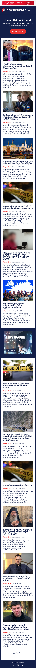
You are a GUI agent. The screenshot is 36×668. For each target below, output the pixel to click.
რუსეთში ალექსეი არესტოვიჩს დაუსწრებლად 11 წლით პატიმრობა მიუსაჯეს (17, 578)
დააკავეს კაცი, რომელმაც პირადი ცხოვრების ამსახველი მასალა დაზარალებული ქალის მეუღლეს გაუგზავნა (16, 256)
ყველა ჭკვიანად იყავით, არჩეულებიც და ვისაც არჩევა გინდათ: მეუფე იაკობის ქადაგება (17, 532)
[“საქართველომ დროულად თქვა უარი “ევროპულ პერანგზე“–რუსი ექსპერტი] (18, 148)
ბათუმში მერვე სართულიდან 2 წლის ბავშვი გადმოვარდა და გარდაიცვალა (18, 207)
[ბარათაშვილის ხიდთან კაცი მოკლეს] (18, 471)
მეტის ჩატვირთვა (17, 653)
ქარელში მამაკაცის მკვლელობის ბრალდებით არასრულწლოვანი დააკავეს (16, 385)
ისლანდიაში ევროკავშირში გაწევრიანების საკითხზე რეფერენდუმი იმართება (13, 305)
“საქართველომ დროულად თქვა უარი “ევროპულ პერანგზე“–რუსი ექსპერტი (18, 163)
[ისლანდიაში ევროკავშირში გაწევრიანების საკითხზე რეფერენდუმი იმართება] (18, 290)
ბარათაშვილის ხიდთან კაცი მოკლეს (17, 485)
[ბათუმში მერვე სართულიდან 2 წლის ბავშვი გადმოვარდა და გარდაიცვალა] (18, 192)
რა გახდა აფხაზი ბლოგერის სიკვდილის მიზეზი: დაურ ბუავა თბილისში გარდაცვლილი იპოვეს (16, 627)
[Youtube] (22, 665)
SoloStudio (21, 662)
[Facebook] (13, 665)
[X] (18, 665)
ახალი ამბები (7, 71)
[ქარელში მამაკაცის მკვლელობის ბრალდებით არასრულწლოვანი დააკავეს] (18, 370)
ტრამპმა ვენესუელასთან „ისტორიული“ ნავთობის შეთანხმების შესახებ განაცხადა (17, 66)
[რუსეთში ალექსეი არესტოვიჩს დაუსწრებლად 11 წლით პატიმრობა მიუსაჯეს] (18, 563)
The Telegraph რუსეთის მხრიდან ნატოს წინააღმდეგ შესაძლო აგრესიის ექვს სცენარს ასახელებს (18, 117)
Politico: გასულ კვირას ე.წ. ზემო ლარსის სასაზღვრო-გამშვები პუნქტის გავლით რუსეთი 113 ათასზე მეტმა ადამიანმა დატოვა (17, 437)
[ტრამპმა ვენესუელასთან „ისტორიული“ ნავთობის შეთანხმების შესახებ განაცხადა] (18, 50)
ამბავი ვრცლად (7, 310)
